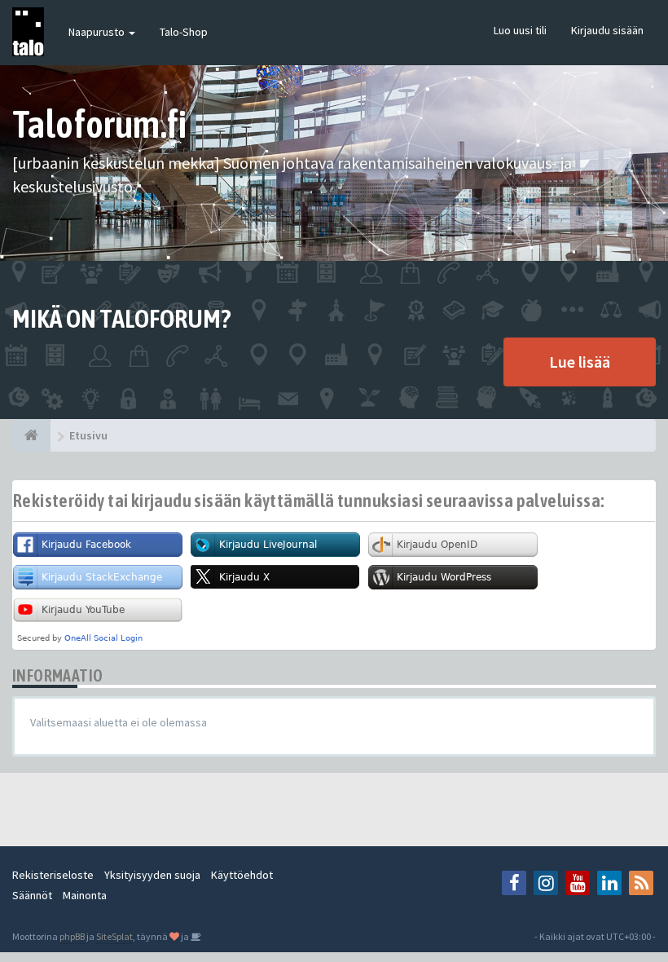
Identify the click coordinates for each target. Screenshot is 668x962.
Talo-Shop (184, 31)
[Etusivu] (31, 435)
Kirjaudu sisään (607, 30)
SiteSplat (114, 936)
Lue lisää (579, 361)
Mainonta (85, 895)
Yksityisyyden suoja (152, 874)
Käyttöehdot (242, 874)
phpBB (72, 936)
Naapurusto (97, 31)
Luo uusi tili (520, 30)
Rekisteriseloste (53, 874)
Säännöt (32, 895)
